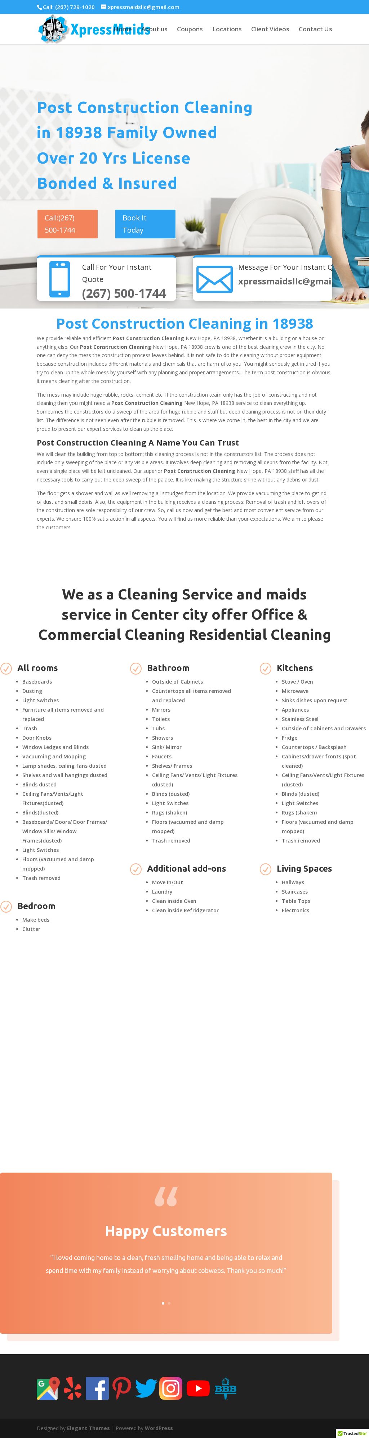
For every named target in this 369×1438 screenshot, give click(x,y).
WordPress (159, 1428)
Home (123, 30)
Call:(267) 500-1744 (60, 224)
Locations (227, 30)
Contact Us (315, 30)
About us (154, 30)
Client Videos (270, 30)
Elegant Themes (88, 1428)
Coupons (190, 30)
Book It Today (135, 224)
